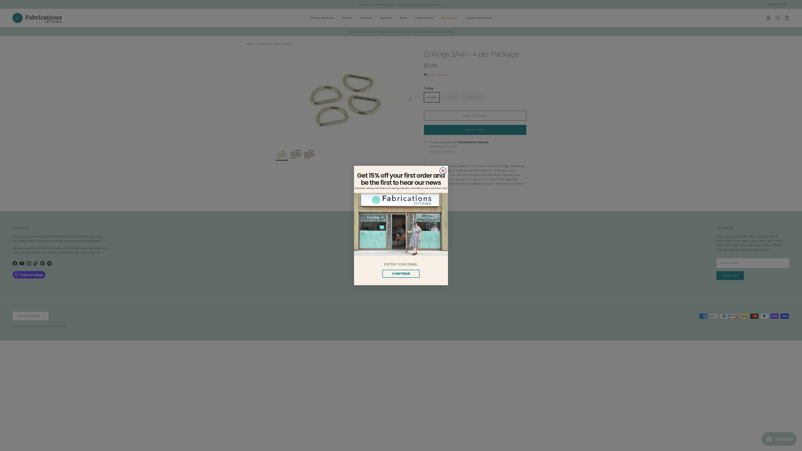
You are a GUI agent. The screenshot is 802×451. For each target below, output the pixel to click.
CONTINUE (401, 273)
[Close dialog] (443, 170)
